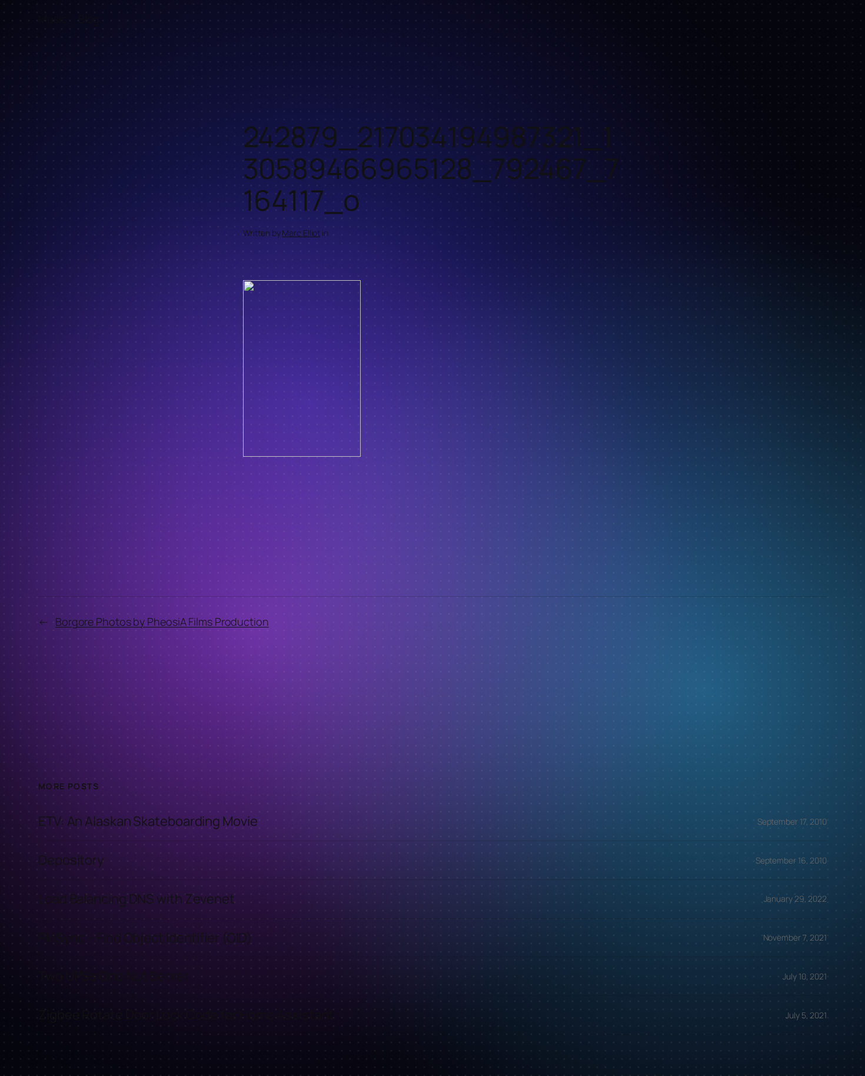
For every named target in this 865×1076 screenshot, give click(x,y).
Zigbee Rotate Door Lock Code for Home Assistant (186, 1015)
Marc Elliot (301, 232)
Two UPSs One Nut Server (113, 976)
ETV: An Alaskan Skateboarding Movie (148, 821)
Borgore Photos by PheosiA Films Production (162, 622)
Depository (71, 860)
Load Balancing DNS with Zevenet (136, 899)
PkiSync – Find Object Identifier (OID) (145, 938)
